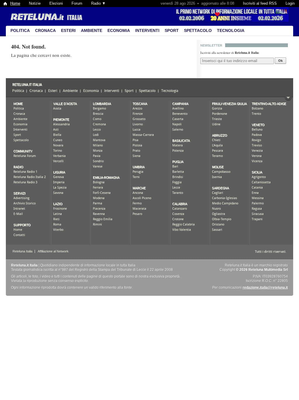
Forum (77, 3)
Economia (118, 30)
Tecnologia (230, 30)
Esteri (68, 30)
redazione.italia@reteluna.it (265, 288)
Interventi (147, 30)
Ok (280, 60)
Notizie (35, 3)
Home (15, 3)
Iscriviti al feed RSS (260, 3)
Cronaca (45, 30)
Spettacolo (198, 30)
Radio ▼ (98, 3)
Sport (172, 30)
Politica (20, 30)
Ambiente (91, 30)
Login (290, 3)
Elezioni (56, 3)
